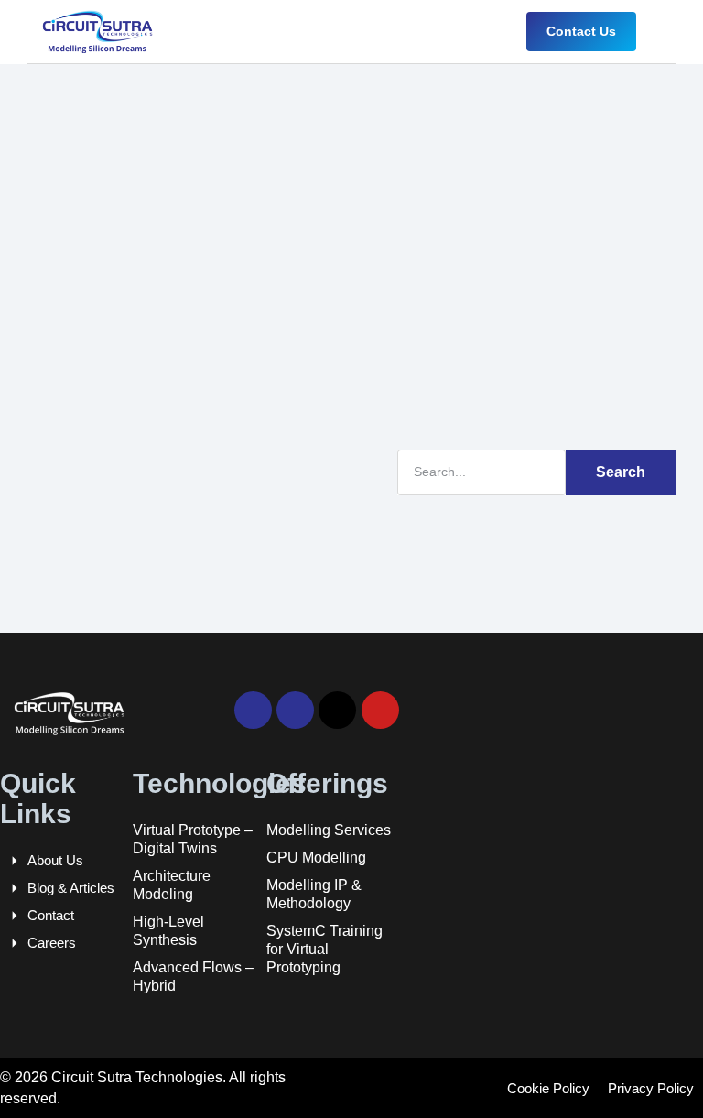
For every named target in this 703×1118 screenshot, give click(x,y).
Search (620, 472)
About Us (55, 860)
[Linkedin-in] (253, 710)
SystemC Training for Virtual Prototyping (324, 949)
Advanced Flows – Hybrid (193, 976)
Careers (51, 942)
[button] (663, 31)
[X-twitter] (337, 710)
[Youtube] (380, 710)
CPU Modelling (316, 857)
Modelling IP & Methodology (314, 894)
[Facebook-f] (295, 710)
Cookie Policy (548, 1088)
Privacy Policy (651, 1088)
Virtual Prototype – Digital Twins (193, 839)
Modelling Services (328, 830)
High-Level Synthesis (168, 931)
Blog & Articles (70, 887)
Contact (50, 915)
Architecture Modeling (172, 885)
